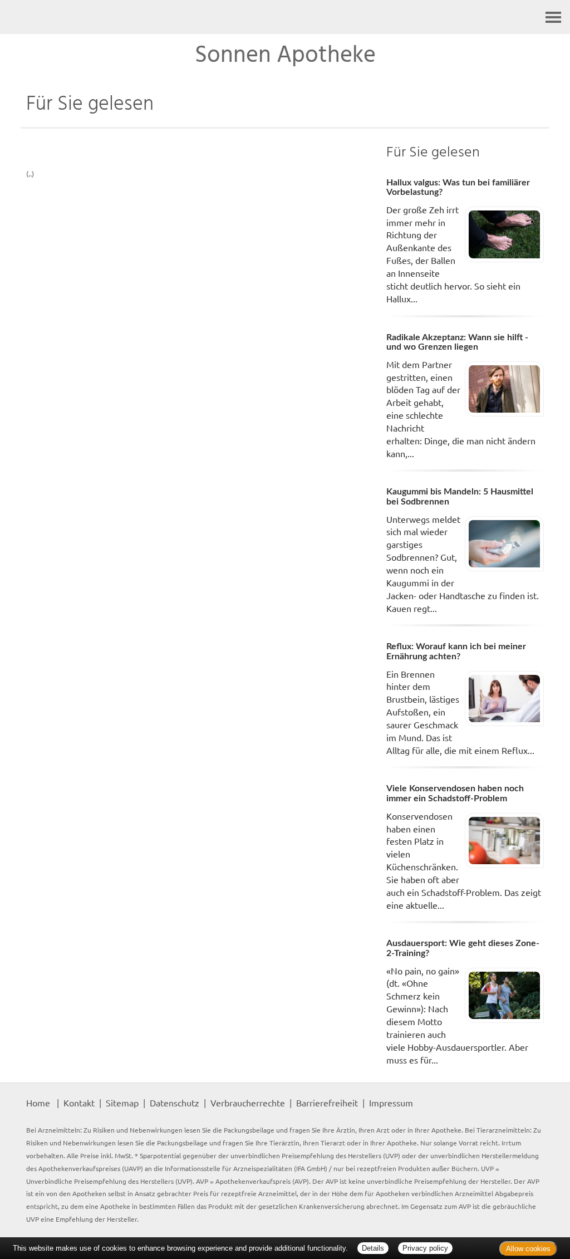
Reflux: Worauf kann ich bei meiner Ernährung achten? (456, 651)
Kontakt (79, 1102)
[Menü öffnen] (553, 17)
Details (373, 1248)
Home (38, 1102)
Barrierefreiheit (327, 1102)
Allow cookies (528, 1249)
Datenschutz (174, 1102)
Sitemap (122, 1102)
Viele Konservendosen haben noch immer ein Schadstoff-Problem (455, 793)
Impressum (391, 1102)
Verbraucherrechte (247, 1102)
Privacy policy (425, 1248)
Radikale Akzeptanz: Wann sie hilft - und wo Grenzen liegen (457, 342)
